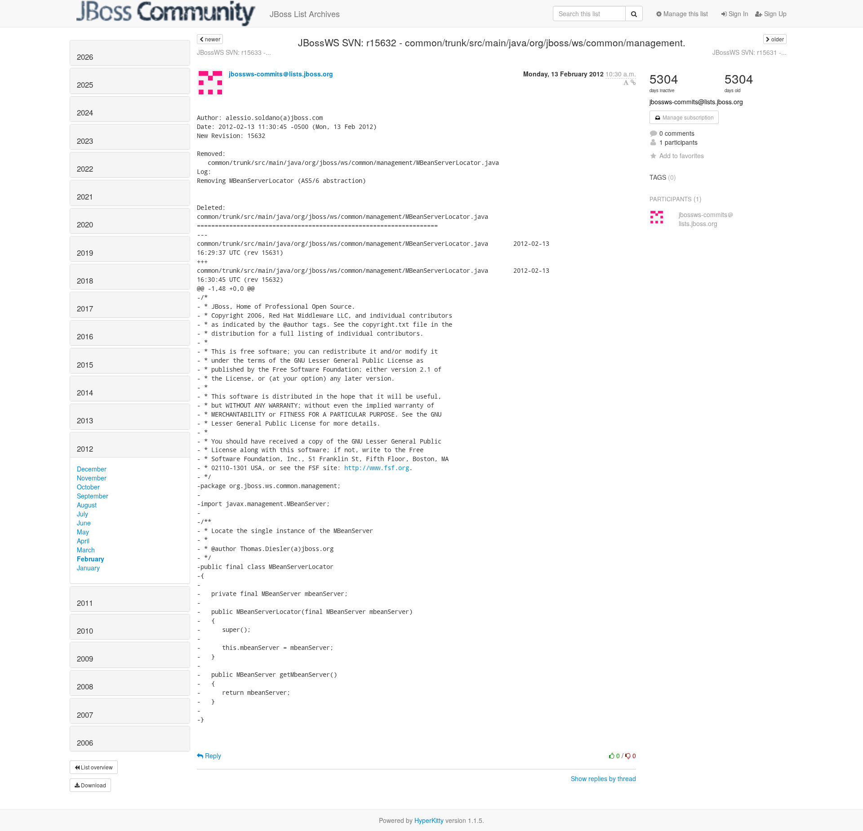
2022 (85, 168)
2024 (85, 112)
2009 (85, 658)
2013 (85, 420)
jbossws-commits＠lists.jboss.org (281, 73)
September (92, 495)
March (86, 549)
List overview (96, 767)
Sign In (737, 13)
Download (93, 785)
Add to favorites (681, 155)
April (83, 540)
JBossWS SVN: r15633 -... (234, 52)
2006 (85, 742)
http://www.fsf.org (376, 467)
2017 (85, 308)
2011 (85, 602)
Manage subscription (687, 117)
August (87, 504)
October (88, 486)
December (92, 468)
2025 (85, 84)
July (82, 513)
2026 (85, 56)
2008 (85, 686)
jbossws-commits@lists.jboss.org (696, 101)
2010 (85, 630)
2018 (85, 280)
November (92, 477)
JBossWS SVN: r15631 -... (749, 52)
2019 (85, 252)
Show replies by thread (603, 778)
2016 (85, 336)
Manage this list (685, 13)
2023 (85, 140)
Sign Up (774, 13)
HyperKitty (429, 820)
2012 (85, 448)
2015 (85, 364)
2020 (85, 224)
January (88, 567)
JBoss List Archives (305, 13)
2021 (85, 196)
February (90, 558)
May (83, 531)
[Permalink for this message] (633, 82)
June (84, 522)
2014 (85, 392)
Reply (212, 755)
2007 (85, 714)
